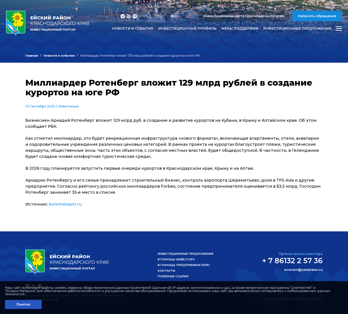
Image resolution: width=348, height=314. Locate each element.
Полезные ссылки (173, 276)
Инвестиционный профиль (187, 28)
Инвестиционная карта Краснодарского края (243, 16)
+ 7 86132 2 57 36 (292, 260)
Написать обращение (317, 16)
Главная (31, 55)
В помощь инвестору (176, 259)
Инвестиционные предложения (297, 28)
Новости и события (132, 28)
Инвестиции (68, 106)
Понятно (23, 304)
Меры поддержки (240, 28)
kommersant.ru (65, 204)
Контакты (166, 270)
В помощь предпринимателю (183, 265)
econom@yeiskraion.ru (303, 269)
